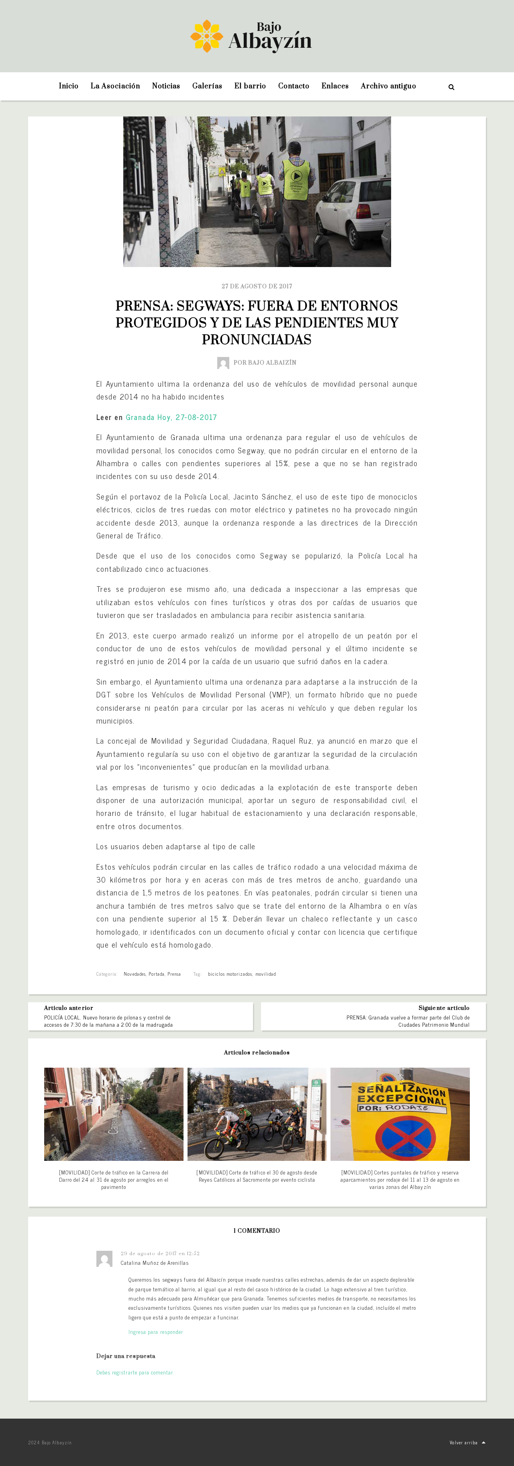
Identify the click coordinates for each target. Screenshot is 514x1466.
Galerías (207, 86)
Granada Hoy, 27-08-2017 (172, 417)
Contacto (294, 86)
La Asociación (115, 86)
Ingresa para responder (155, 1331)
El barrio (250, 86)
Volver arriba (464, 1442)
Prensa (174, 973)
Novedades (134, 973)
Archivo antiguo (388, 86)
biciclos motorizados (230, 973)
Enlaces (335, 86)
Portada (157, 973)
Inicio (69, 86)
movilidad (265, 973)
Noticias (166, 86)
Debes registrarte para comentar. (135, 1372)
